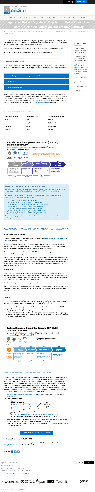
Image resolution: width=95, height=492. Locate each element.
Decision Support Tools (82, 86)
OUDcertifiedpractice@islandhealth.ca (32, 208)
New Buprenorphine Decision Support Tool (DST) (22, 394)
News (83, 17)
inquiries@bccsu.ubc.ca (9, 468)
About (10, 17)
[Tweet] (15, 451)
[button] (36, 76)
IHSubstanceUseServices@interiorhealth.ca (35, 204)
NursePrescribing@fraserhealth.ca (32, 202)
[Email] (18, 451)
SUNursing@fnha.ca (31, 200)
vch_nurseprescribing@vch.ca (38, 210)
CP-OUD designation (32, 261)
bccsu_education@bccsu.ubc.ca (41, 102)
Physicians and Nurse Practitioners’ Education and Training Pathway (81, 58)
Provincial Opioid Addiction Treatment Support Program (80, 50)
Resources (21, 17)
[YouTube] (82, 462)
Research (32, 17)
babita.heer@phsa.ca (35, 214)
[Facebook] (76, 462)
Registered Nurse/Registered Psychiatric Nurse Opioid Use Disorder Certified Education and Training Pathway (81, 68)
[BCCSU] (15, 9)
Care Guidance (57, 17)
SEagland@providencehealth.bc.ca (38, 212)
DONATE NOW (81, 1)
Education (44, 17)
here (61, 48)
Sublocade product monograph (38, 383)
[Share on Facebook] (12, 451)
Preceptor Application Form (12, 445)
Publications (72, 17)
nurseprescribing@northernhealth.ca (34, 206)
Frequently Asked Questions (79, 82)
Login (89, 462)
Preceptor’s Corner (80, 77)
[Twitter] (79, 462)
